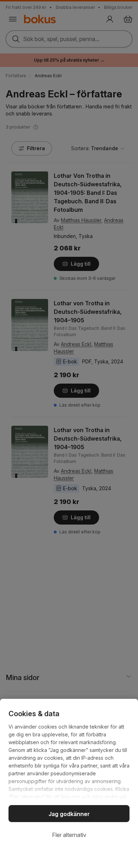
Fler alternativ (69, 834)
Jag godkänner (69, 813)
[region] (69, 774)
